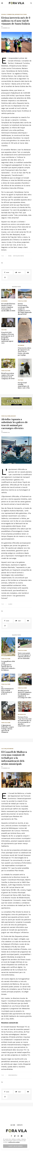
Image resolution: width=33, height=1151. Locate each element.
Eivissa (10, 255)
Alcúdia (10, 604)
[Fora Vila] (16, 3)
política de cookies (14, 1142)
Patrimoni (21, 345)
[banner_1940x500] (16, 401)
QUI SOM (12, 1125)
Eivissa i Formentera (7, 14)
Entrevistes (22, 714)
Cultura (4, 329)
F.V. (2, 26)
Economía (4, 301)
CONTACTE (20, 1125)
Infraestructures (21, 14)
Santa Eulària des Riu (18, 255)
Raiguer (13, 416)
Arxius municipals (12, 1075)
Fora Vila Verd (22, 301)
